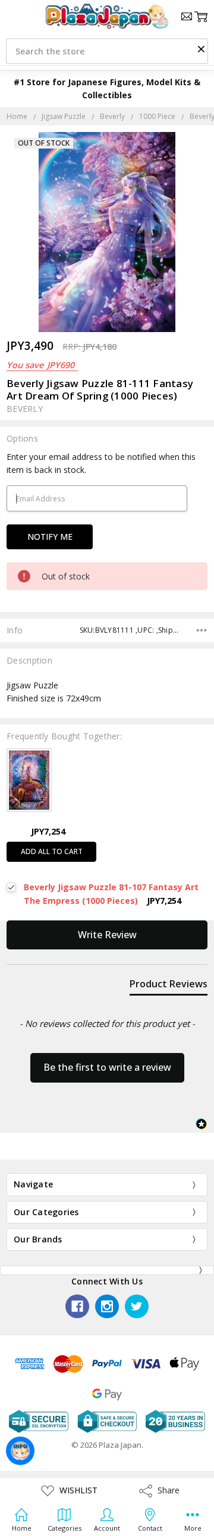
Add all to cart (52, 851)
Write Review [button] (107, 934)
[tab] (168, 986)
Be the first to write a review (107, 1067)
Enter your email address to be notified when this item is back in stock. (101, 463)
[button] (201, 49)
